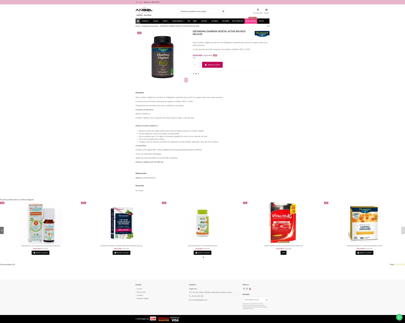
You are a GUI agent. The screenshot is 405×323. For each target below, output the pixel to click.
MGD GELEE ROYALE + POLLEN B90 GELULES (202, 246)
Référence (139, 178)
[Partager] (193, 74)
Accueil (139, 289)
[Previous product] (268, 26)
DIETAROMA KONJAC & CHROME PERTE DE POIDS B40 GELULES (121, 246)
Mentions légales (143, 298)
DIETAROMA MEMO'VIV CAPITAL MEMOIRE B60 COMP (364, 246)
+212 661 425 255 (197, 296)
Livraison (140, 295)
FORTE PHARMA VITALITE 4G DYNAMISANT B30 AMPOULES (283, 246)
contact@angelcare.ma (199, 300)
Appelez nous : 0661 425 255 (151, 2)
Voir (283, 253)
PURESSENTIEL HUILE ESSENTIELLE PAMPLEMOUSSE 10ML (40, 246)
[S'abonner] (266, 299)
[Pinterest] (198, 74)
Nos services (141, 292)
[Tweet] (196, 74)
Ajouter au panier (214, 65)
